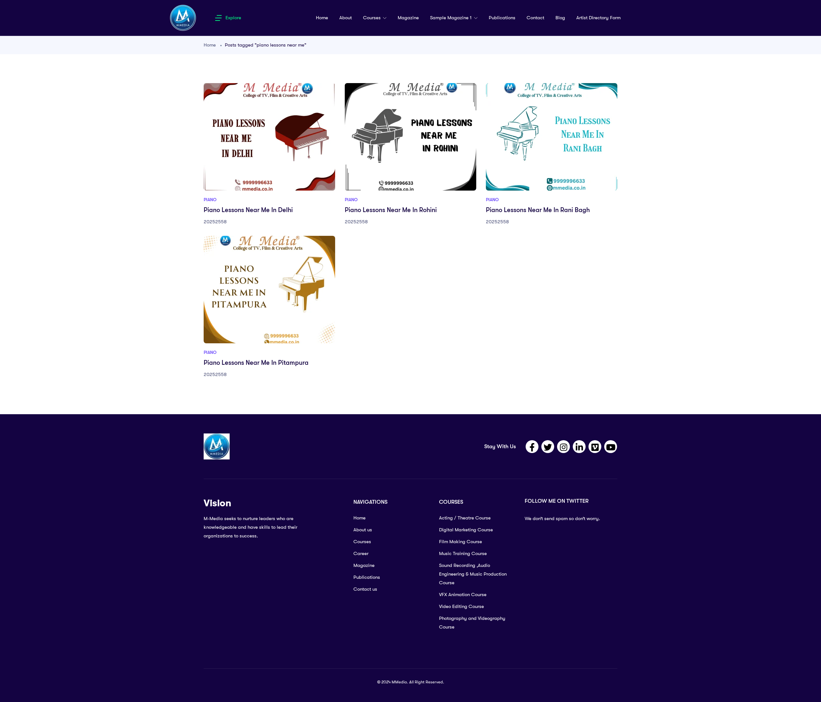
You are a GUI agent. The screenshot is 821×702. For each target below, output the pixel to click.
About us (362, 530)
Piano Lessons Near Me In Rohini (391, 210)
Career (360, 553)
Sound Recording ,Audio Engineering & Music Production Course (473, 574)
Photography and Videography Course (472, 622)
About (345, 18)
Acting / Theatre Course (465, 518)
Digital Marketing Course (466, 530)
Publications (502, 18)
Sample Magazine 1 (451, 18)
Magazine (408, 18)
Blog (560, 18)
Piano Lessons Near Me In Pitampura (256, 362)
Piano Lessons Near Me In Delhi (248, 210)
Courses (372, 18)
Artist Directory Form (598, 18)
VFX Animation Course (463, 594)
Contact (535, 18)
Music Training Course (463, 553)
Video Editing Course (461, 606)
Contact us (365, 589)
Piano (210, 199)
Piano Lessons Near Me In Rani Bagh (538, 210)
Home (322, 18)
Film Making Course (460, 541)
